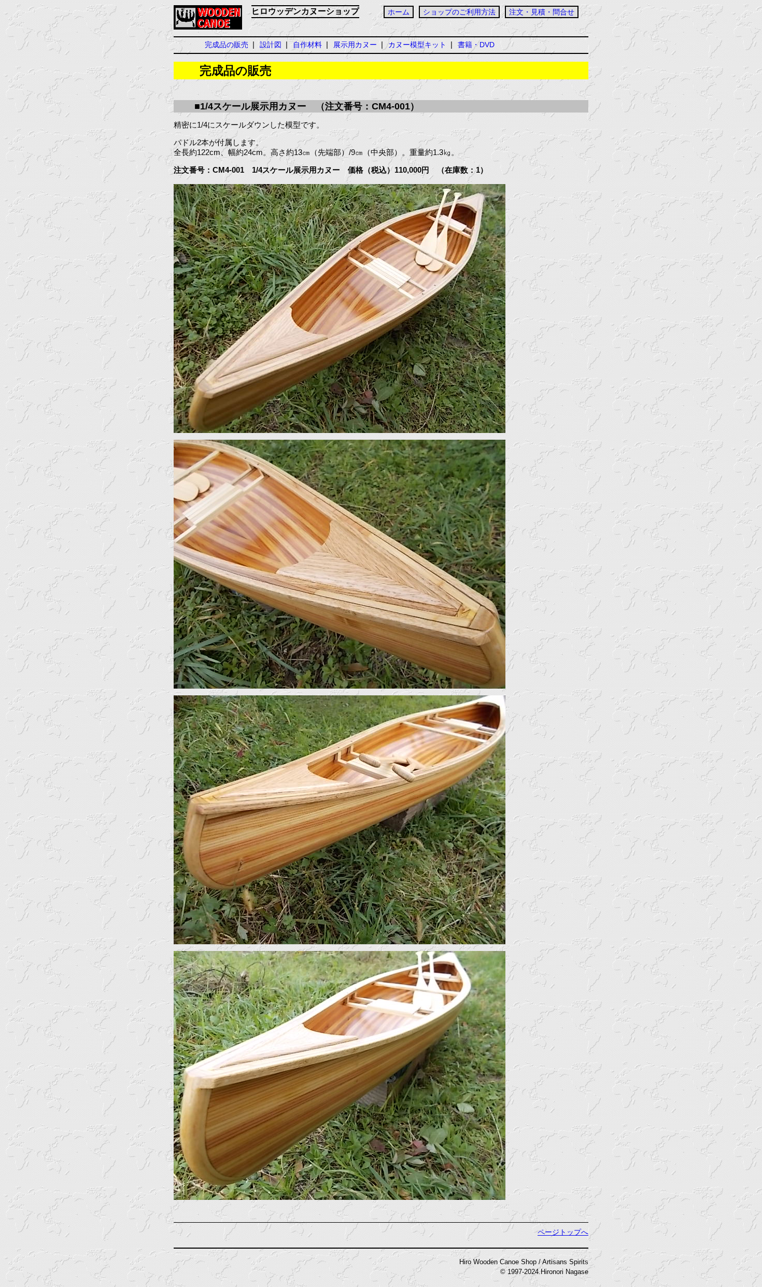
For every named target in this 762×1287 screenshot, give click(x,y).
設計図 (270, 44)
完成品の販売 (226, 44)
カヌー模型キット (417, 44)
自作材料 (307, 44)
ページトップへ (563, 1232)
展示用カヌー (355, 44)
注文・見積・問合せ (541, 12)
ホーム (399, 12)
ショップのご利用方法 (459, 12)
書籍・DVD (476, 44)
